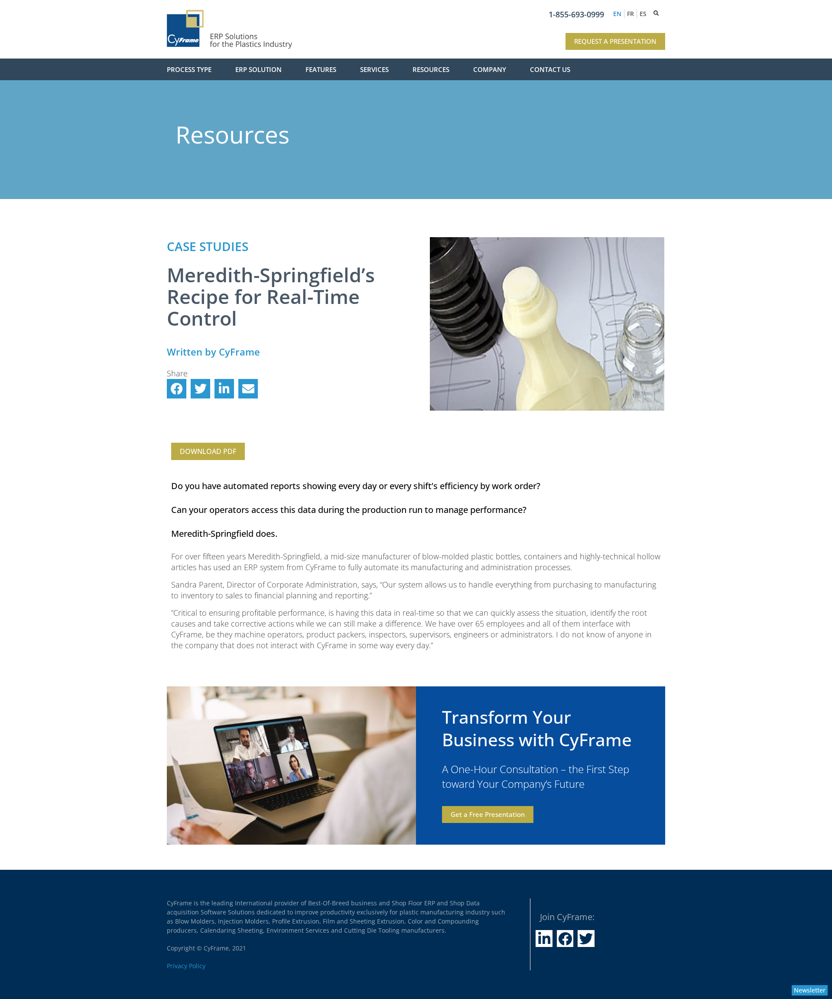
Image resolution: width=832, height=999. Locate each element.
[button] (176, 388)
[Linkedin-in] (544, 938)
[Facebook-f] (565, 938)
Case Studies (207, 246)
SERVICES (374, 69)
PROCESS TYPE (189, 69)
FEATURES (321, 69)
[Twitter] (586, 938)
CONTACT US (550, 69)
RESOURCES (431, 69)
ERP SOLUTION (258, 69)
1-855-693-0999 (576, 14)
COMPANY (489, 69)
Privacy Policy (186, 966)
